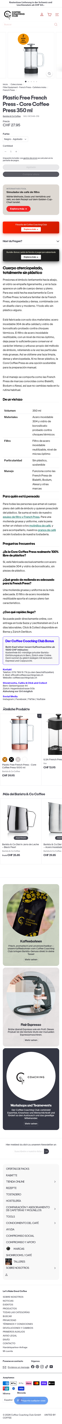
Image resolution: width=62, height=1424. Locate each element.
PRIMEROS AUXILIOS (14, 1331)
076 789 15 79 (19, 672)
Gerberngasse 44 (18, 685)
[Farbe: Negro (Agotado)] (11, 759)
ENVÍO (6, 1339)
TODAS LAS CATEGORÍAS (16, 1312)
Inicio (5, 84)
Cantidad (8, 146)
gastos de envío (30, 158)
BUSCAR (7, 1316)
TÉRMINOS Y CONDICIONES (18, 1324)
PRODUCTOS (10, 1308)
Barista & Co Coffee (30, 794)
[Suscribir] (46, 1151)
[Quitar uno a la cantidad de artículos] (5, 151)
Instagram (8, 699)
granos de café (47, 530)
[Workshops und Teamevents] (31, 1076)
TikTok (31, 699)
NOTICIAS (8, 1301)
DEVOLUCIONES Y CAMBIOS (18, 1328)
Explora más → (18, 208)
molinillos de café (40, 525)
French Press (9, 90)
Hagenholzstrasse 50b (22, 688)
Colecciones (16, 84)
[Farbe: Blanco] (24, 759)
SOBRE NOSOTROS (13, 1297)
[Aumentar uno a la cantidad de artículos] (16, 151)
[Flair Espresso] (31, 995)
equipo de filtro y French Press (21, 517)
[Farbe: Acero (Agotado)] (18, 759)
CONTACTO (9, 1343)
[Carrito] (49, 14)
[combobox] (31, 24)
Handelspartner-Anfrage (15, 1347)
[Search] (56, 24)
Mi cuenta (8, 1351)
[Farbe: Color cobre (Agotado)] (4, 759)
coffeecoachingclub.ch (25, 677)
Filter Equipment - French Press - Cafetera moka (24, 87)
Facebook (21, 699)
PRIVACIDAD (9, 1320)
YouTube (40, 699)
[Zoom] (49, 73)
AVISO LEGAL (10, 1335)
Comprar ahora (31, 174)
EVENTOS (8, 1304)
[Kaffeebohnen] (31, 912)
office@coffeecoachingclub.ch (27, 675)
